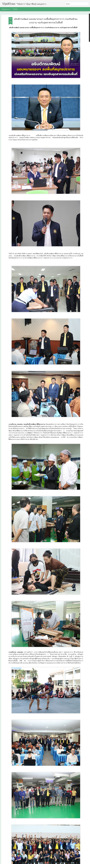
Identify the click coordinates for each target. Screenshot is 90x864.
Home (15, 9)
